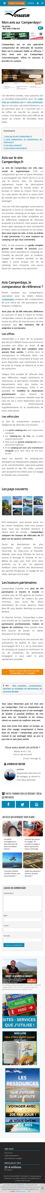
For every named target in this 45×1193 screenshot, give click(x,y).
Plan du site (26, 1180)
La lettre (30, 3)
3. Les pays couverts (13, 145)
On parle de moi (33, 1178)
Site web (6, 936)
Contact (17, 1180)
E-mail (6, 926)
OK (29, 1191)
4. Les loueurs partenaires (15, 148)
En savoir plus (20, 1191)
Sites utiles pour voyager (13, 1158)
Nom (5, 915)
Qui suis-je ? (8, 1153)
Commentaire (8, 893)
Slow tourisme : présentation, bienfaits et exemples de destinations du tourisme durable (22, 688)
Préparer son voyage (16, 3)
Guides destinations (11, 1155)
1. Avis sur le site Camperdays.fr (18, 136)
